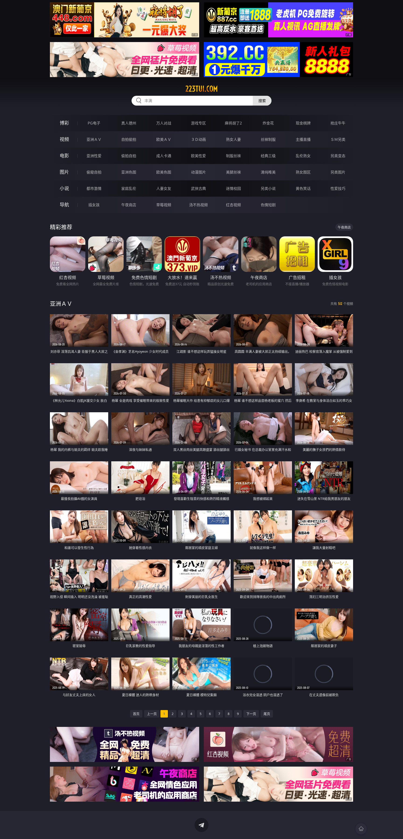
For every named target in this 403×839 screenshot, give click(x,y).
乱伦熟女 (303, 155)
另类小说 (268, 188)
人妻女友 (163, 188)
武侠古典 (198, 188)
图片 (64, 172)
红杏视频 (233, 204)
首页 (136, 713)
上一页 (152, 713)
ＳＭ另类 (337, 139)
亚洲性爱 (94, 155)
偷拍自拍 (128, 155)
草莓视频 (163, 204)
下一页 (251, 713)
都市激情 (94, 188)
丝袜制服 (268, 139)
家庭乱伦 (128, 188)
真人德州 (128, 123)
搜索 (262, 100)
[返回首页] (361, 828)
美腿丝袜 (233, 172)
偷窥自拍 (94, 172)
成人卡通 (163, 155)
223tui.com (201, 88)
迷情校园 (233, 188)
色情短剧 (268, 204)
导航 (64, 205)
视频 (64, 139)
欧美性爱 (198, 155)
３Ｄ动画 (198, 139)
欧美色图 (163, 172)
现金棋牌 (303, 123)
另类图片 (337, 172)
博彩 (64, 123)
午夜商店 (128, 204)
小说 (64, 188)
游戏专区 (198, 123)
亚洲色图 (128, 172)
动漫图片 (198, 172)
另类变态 (337, 155)
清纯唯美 (268, 172)
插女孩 (94, 204)
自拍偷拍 (128, 139)
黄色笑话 (303, 188)
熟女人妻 (233, 139)
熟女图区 (303, 172)
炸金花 (268, 123)
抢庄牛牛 (337, 123)
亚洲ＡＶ (94, 139)
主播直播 (303, 139)
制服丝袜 (233, 155)
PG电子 (94, 123)
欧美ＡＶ (163, 139)
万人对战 (163, 123)
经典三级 (268, 155)
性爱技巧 (337, 188)
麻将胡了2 (233, 123)
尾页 (267, 713)
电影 (64, 156)
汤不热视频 (198, 204)
